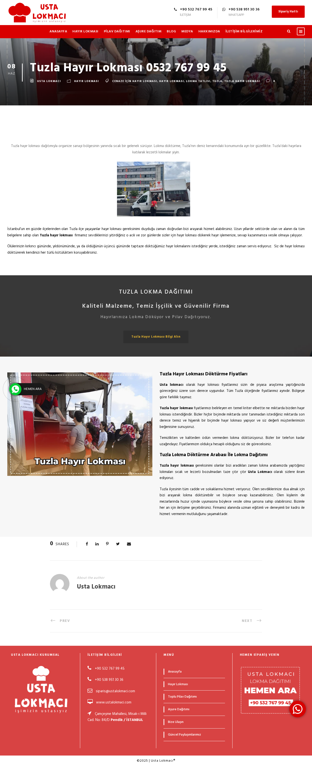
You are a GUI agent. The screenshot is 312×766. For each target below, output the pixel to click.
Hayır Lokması (85, 31)
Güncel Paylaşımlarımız (184, 735)
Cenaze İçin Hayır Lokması (134, 81)
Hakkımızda (209, 31)
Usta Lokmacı (49, 81)
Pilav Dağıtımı (117, 31)
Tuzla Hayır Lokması (242, 81)
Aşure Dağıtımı (178, 709)
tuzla (217, 81)
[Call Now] (15, 389)
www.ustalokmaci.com (113, 702)
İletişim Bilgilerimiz (244, 31)
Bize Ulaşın (176, 722)
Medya (187, 31)
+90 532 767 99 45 (109, 669)
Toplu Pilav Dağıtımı (182, 697)
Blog (171, 31)
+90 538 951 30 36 (109, 680)
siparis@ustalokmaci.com (115, 691)
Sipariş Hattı (288, 11)
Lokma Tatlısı (198, 81)
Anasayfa (58, 31)
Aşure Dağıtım (149, 31)
